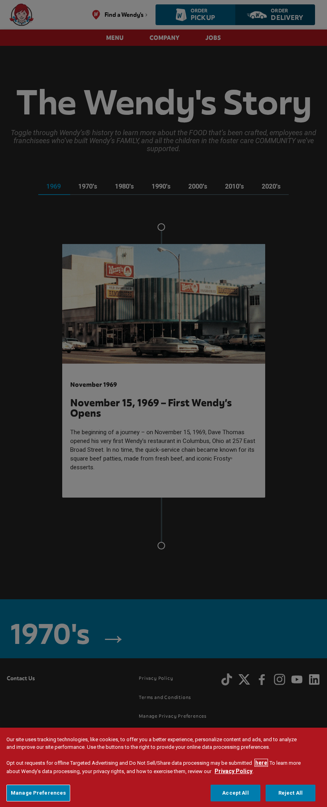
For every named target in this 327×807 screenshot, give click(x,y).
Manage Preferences (38, 793)
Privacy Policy (233, 771)
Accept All (235, 793)
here (261, 763)
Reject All (290, 793)
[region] (163, 767)
